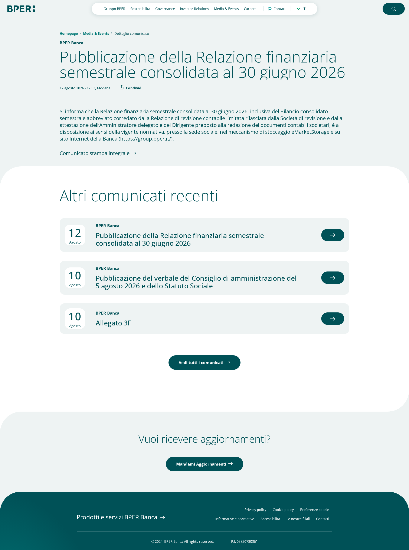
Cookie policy (283, 510)
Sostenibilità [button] (140, 8)
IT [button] (304, 8)
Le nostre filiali (298, 519)
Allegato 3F (113, 323)
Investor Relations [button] (194, 8)
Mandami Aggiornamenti (201, 464)
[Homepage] (21, 8)
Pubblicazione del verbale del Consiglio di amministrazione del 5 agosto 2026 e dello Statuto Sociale (196, 282)
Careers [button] (250, 8)
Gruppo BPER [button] (114, 8)
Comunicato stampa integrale (95, 153)
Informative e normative (234, 519)
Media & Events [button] (226, 8)
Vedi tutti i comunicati (201, 362)
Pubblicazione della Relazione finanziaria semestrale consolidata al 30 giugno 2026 (180, 239)
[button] (394, 9)
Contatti (280, 8)
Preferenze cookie (314, 510)
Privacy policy (255, 510)
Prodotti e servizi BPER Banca (118, 517)
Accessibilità (270, 519)
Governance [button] (165, 8)
